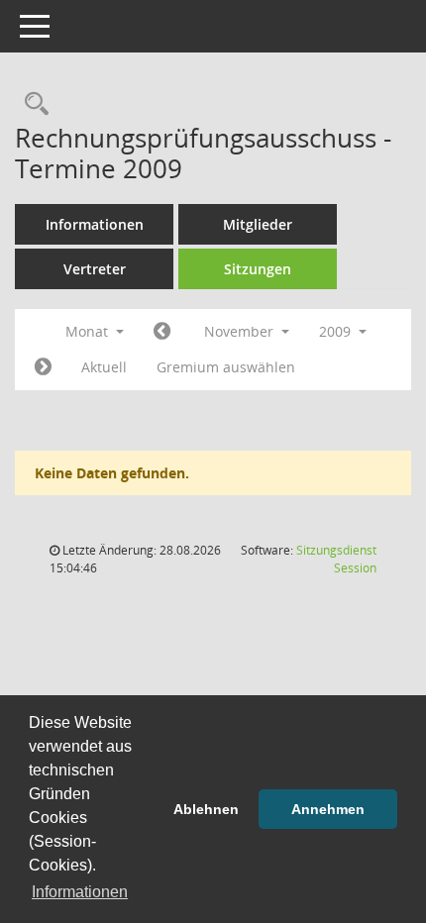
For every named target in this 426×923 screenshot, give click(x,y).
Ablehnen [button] (206, 809)
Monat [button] (88, 331)
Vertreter (94, 268)
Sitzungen (257, 268)
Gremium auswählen (226, 367)
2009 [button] (337, 331)
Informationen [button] (80, 891)
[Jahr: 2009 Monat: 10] (162, 332)
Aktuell (104, 367)
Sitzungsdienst (336, 559)
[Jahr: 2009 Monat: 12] (43, 367)
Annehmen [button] (328, 809)
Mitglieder (257, 224)
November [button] (240, 331)
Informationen (95, 224)
